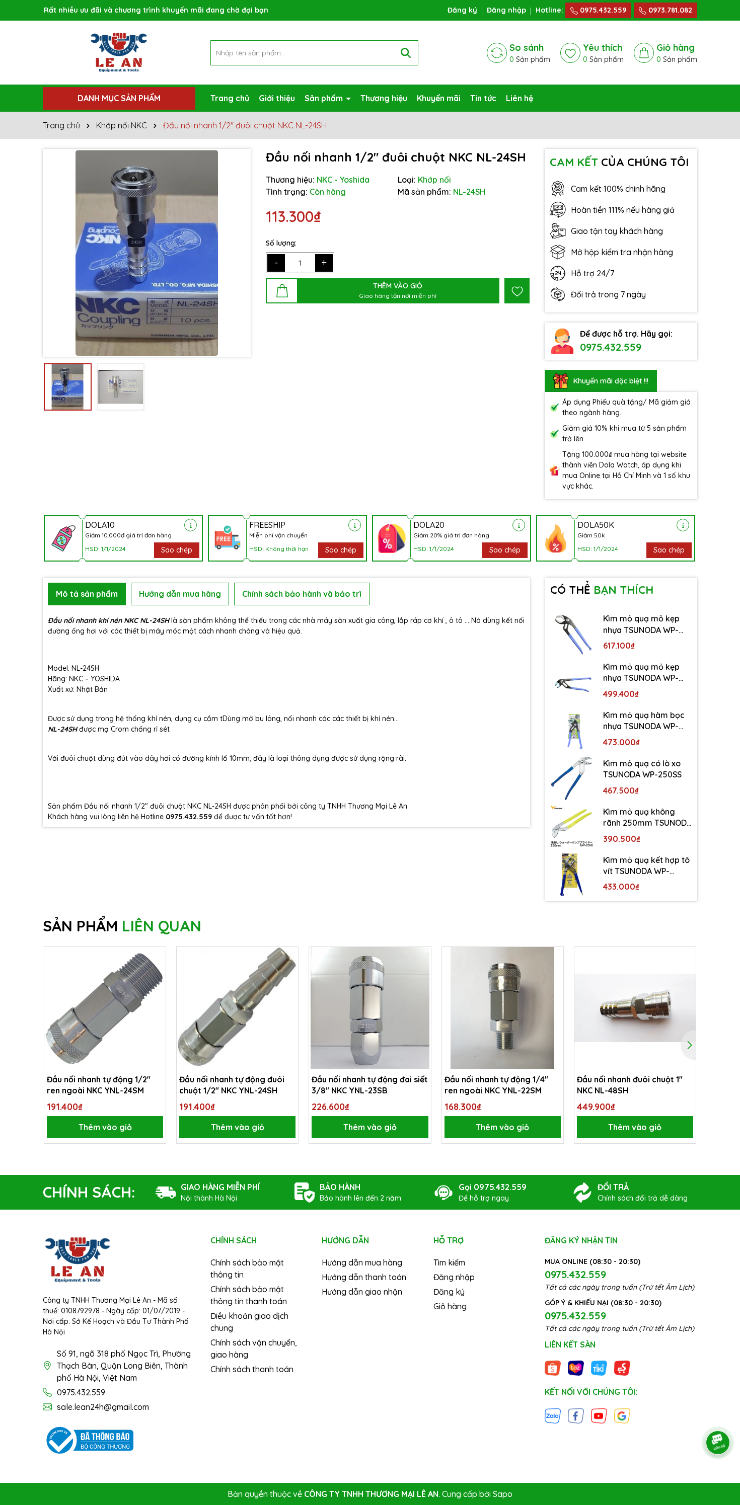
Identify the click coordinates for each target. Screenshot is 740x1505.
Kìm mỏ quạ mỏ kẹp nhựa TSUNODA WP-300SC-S (641, 624)
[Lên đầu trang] (718, 1414)
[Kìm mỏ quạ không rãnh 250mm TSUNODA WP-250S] (572, 826)
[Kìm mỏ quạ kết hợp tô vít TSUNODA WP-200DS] (572, 875)
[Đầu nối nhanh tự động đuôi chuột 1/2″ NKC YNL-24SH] (237, 1007)
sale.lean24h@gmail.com (103, 1407)
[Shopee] (553, 1367)
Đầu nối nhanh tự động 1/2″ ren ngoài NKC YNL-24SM (99, 1084)
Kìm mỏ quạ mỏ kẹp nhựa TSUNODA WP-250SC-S (641, 673)
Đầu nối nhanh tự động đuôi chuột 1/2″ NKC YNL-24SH (231, 1084)
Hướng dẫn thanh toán (364, 1277)
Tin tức (483, 98)
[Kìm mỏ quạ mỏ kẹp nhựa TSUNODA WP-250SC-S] (572, 681)
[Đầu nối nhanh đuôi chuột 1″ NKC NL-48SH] (635, 1007)
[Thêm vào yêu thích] (517, 290)
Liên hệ (519, 98)
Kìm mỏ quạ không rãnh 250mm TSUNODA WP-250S (647, 818)
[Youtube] (599, 1414)
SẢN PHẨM (122, 925)
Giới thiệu (277, 98)
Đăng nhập (506, 10)
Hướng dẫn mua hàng (362, 1262)
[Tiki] (599, 1367)
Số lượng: (281, 243)
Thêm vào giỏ (105, 1127)
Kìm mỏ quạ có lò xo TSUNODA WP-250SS (642, 768)
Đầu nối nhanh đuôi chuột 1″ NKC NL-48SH (630, 1084)
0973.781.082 (669, 10)
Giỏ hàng (450, 1306)
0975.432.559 (602, 10)
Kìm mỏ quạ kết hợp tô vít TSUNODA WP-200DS (646, 866)
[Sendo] (622, 1367)
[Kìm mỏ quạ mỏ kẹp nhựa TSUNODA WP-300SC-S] (572, 633)
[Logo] (119, 51)
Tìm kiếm (449, 1262)
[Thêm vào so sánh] (155, 976)
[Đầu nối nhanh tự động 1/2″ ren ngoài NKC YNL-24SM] (105, 1007)
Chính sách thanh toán (251, 1369)
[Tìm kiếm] (406, 53)
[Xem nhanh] (155, 993)
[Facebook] (576, 1414)
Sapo (502, 1494)
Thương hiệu (383, 98)
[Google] (622, 1414)
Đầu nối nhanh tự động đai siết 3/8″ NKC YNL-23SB (370, 1084)
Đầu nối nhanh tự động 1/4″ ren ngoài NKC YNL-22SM (496, 1084)
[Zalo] (553, 1414)
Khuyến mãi (439, 98)
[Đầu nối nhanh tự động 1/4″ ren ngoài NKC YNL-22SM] (502, 1007)
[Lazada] (576, 1367)
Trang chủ (229, 98)
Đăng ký (462, 10)
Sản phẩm (325, 98)
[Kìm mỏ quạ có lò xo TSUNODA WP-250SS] (572, 778)
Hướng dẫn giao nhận (362, 1292)
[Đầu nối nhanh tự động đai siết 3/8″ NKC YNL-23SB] (369, 1007)
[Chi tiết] (190, 525)
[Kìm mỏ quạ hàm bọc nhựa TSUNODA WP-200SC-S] (572, 730)
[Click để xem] (147, 253)
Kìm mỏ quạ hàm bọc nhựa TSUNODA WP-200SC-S (644, 721)
